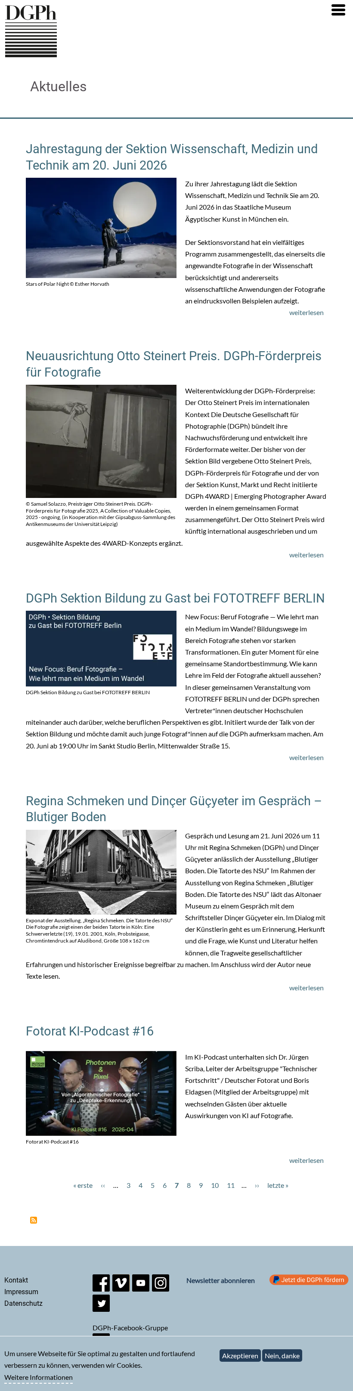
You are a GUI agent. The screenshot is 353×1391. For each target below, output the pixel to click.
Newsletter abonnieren (220, 1280)
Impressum (21, 1292)
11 (231, 1185)
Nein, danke (282, 1355)
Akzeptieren (240, 1355)
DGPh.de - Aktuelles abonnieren (33, 1220)
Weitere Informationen (38, 1377)
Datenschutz (23, 1303)
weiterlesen (306, 312)
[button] (338, 9)
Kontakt (16, 1280)
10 (215, 1185)
